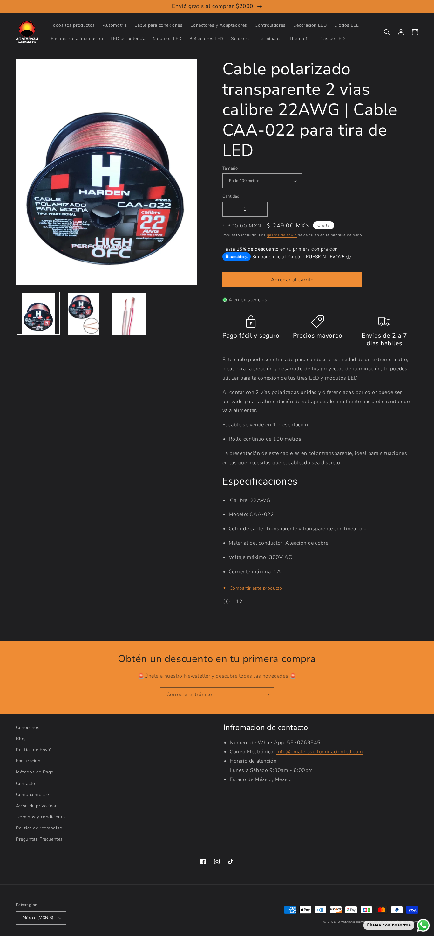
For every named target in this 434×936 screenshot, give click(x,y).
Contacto (25, 783)
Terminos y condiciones (41, 817)
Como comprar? (33, 795)
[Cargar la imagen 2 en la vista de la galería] (84, 314)
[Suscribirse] (267, 694)
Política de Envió (33, 750)
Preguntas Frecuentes (39, 839)
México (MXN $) (38, 917)
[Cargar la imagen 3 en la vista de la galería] (129, 314)
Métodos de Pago (35, 772)
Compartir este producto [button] (256, 588)
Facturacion (28, 761)
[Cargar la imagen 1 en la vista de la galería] (38, 314)
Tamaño (230, 168)
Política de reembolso (39, 828)
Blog (21, 739)
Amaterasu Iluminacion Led (360, 922)
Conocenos (27, 727)
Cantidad (231, 196)
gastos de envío (282, 235)
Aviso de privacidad (37, 806)
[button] (387, 32)
